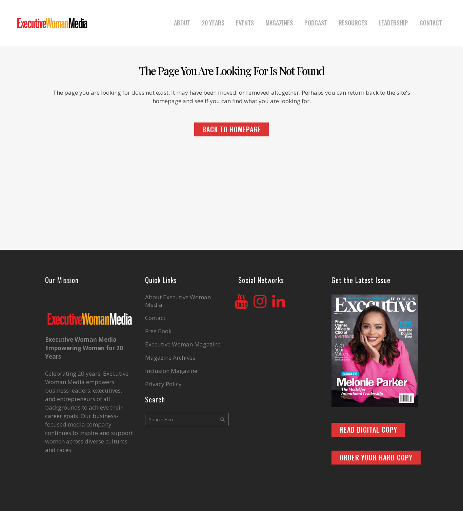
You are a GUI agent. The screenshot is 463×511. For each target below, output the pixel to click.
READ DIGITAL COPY (368, 429)
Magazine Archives (170, 357)
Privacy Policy (163, 384)
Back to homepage (231, 129)
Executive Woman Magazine (183, 344)
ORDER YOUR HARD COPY (376, 457)
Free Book (158, 331)
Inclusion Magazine (171, 371)
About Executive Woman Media (178, 301)
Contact (155, 318)
